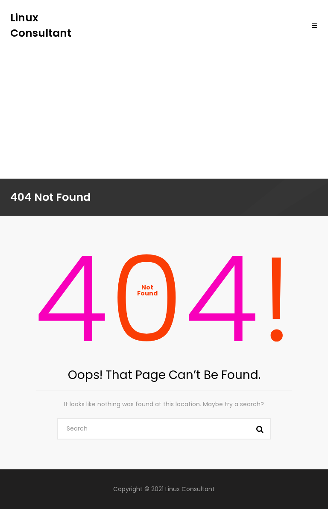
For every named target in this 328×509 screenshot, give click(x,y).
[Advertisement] (164, 104)
